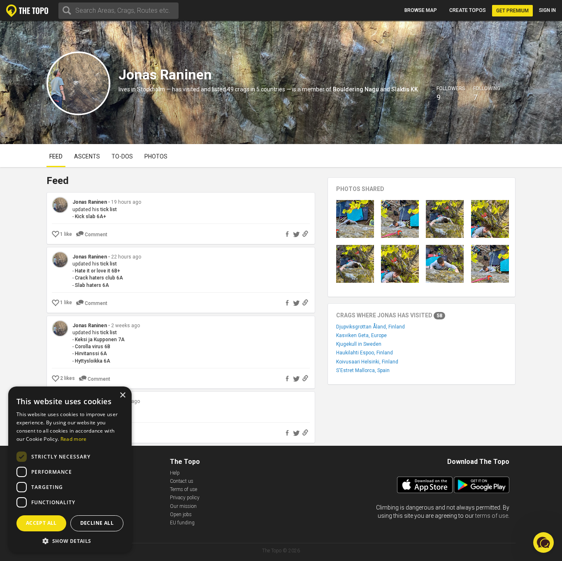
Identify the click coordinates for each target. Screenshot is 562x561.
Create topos (467, 10)
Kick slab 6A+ (90, 216)
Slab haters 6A (92, 285)
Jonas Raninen (89, 202)
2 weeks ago (125, 325)
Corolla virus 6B (92, 346)
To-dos (122, 156)
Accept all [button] (41, 522)
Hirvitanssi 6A (91, 353)
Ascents (87, 156)
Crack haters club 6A (99, 278)
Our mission (183, 506)
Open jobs (181, 514)
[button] (543, 542)
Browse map (420, 10)
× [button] (122, 395)
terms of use (491, 515)
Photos (155, 156)
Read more (73, 438)
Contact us (181, 481)
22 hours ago (126, 257)
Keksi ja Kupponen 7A (100, 339)
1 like (66, 234)
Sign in (547, 10)
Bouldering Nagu (356, 89)
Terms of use (183, 489)
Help (175, 473)
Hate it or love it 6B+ (97, 271)
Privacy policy (185, 497)
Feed (56, 156)
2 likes (67, 378)
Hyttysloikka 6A (92, 361)
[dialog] (70, 469)
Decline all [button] (97, 522)
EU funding (182, 523)
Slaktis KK (404, 89)
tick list (108, 209)
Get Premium (512, 11)
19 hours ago (126, 202)
